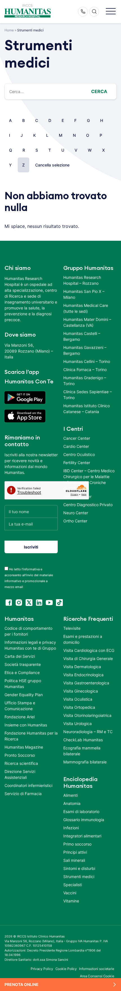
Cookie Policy (66, 969)
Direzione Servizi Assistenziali (20, 774)
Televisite (71, 628)
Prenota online (22, 984)
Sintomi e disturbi (79, 868)
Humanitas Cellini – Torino (86, 361)
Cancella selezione (52, 165)
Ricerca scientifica (21, 763)
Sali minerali (74, 860)
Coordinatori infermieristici (28, 785)
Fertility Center (76, 462)
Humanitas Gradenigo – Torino (84, 380)
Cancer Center (76, 438)
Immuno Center (77, 496)
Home (9, 30)
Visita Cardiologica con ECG (88, 650)
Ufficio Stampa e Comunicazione (20, 705)
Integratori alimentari (82, 835)
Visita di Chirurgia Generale (88, 658)
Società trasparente (23, 664)
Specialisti (72, 884)
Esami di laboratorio (81, 811)
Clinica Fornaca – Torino (85, 369)
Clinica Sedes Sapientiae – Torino (87, 394)
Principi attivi (75, 852)
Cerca (99, 91)
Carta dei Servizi (20, 656)
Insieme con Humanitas (26, 725)
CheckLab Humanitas (83, 739)
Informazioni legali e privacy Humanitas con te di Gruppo (30, 645)
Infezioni (71, 827)
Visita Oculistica (77, 699)
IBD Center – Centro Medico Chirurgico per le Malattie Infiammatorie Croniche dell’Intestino (89, 479)
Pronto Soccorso (20, 755)
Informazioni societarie (96, 969)
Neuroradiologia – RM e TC (88, 731)
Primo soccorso (77, 844)
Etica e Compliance (22, 672)
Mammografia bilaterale (85, 762)
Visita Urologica (77, 723)
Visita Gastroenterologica (86, 682)
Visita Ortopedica (79, 707)
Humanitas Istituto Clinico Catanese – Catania (86, 408)
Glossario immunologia (83, 819)
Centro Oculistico (79, 454)
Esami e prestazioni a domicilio (82, 639)
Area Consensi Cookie (97, 976)
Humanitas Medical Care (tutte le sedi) (85, 308)
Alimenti (70, 795)
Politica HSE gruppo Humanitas (23, 683)
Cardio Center (76, 446)
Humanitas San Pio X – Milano (83, 294)
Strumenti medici (78, 876)
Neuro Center (75, 512)
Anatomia (71, 803)
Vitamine (71, 901)
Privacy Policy (42, 969)
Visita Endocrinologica (83, 674)
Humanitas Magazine (24, 747)
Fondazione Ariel (20, 716)
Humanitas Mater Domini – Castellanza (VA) (87, 322)
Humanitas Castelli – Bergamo (81, 336)
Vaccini (69, 892)
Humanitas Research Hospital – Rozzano (82, 280)
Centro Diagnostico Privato (88, 504)
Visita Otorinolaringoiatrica (87, 715)
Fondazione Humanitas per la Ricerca (31, 736)
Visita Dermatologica (82, 666)
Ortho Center (75, 520)
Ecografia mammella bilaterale (81, 750)
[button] (111, 11)
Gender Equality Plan (24, 694)
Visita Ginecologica (80, 691)
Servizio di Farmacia (23, 793)
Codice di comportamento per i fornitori (28, 631)
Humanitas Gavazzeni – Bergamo (84, 350)
